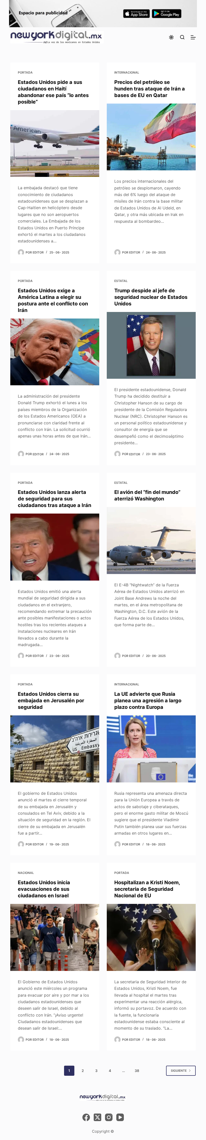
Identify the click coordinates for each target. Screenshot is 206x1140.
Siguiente (179, 1070)
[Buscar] (182, 37)
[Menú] (193, 37)
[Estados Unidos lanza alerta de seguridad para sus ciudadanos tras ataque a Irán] (54, 547)
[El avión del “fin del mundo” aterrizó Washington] (151, 540)
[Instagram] (109, 1117)
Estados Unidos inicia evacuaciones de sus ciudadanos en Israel (44, 889)
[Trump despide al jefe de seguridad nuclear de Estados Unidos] (151, 345)
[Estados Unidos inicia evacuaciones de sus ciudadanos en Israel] (54, 937)
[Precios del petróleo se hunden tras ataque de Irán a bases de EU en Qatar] (151, 137)
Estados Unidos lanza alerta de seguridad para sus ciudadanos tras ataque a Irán (54, 498)
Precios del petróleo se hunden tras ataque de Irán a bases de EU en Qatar (149, 88)
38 (137, 1070)
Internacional (126, 72)
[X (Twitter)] (97, 1117)
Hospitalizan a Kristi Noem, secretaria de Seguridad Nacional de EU (147, 889)
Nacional (26, 873)
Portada (25, 72)
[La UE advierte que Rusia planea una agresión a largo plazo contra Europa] (151, 748)
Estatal (121, 281)
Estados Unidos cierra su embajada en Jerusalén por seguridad (51, 700)
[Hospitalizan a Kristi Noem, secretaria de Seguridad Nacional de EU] (151, 937)
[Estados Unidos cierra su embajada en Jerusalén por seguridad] (54, 748)
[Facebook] (86, 1117)
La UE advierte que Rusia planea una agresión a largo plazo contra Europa (147, 700)
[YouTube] (120, 1117)
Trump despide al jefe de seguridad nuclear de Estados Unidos (150, 297)
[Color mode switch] (171, 37)
